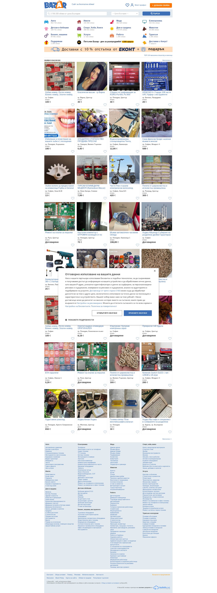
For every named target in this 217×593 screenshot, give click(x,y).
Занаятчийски (148, 504)
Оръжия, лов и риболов (151, 457)
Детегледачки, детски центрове (154, 493)
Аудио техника (83, 451)
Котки (112, 472)
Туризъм (153, 35)
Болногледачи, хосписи (151, 491)
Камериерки (114, 513)
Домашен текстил (51, 503)
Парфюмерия (115, 455)
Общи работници (116, 518)
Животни (154, 29)
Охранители (114, 503)
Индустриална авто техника (88, 520)
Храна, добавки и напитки (54, 509)
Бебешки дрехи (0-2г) (85, 491)
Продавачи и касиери (118, 531)
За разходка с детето (85, 501)
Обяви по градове (85, 578)
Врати (47, 520)
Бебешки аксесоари (85, 503)
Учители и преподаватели (119, 548)
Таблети (81, 468)
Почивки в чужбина (149, 518)
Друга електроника (84, 481)
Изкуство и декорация (53, 498)
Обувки (80, 495)
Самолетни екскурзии (150, 529)
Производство (115, 522)
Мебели (48, 492)
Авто (56, 22)
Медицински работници (118, 560)
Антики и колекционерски (152, 459)
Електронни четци (84, 470)
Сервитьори (114, 509)
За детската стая (84, 499)
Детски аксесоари (84, 504)
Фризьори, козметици (118, 524)
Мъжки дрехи (115, 449)
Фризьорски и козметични (152, 489)
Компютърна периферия (87, 462)
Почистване (147, 478)
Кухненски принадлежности (55, 501)
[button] (79, 319)
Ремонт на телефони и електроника (91, 483)
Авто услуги (49, 468)
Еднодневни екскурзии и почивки (154, 526)
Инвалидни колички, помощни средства (59, 524)
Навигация (82, 476)
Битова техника (83, 455)
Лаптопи (81, 459)
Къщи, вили (49, 476)
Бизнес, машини (59, 35)
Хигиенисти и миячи (117, 554)
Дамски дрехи (115, 447)
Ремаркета (49, 461)
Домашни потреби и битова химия (57, 505)
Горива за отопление (53, 522)
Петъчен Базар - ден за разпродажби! (108, 41)
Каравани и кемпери (52, 457)
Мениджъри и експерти (118, 550)
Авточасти (99, 575)
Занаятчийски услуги (52, 526)
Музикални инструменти (151, 453)
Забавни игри (147, 462)
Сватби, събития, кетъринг (152, 487)
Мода (121, 22)
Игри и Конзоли (83, 472)
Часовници (114, 461)
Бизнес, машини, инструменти (89, 509)
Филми (145, 451)
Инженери (114, 558)
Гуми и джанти (50, 466)
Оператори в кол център (119, 539)
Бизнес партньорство (150, 484)
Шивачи (113, 533)
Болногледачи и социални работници (123, 561)
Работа (120, 35)
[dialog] (108, 296)
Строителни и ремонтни (151, 476)
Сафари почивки (149, 524)
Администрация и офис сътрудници (123, 541)
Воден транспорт (51, 459)
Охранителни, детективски (152, 495)
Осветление (49, 499)
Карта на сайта (71, 578)
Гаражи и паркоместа (53, 484)
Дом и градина (123, 29)
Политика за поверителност (104, 306)
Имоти (89, 22)
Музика (145, 455)
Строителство (50, 514)
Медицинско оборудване (87, 522)
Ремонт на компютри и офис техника (91, 485)
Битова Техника (51, 494)
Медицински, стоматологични (153, 497)
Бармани (113, 505)
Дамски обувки (115, 451)
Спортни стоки (148, 449)
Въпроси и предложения (161, 575)
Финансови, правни (149, 482)
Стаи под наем (50, 486)
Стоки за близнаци (84, 506)
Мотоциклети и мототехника (55, 455)
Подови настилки (51, 516)
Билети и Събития (149, 464)
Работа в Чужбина (116, 535)
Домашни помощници (118, 498)
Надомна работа (116, 537)
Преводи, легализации (151, 486)
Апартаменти (50, 474)
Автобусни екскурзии (150, 531)
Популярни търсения (100, 578)
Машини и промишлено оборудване (91, 526)
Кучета (112, 471)
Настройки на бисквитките (77, 306)
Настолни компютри (85, 461)
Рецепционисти (115, 511)
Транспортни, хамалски (151, 480)
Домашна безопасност (53, 507)
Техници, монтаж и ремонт (119, 567)
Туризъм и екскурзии (150, 513)
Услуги (88, 35)
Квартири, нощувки (149, 522)
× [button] (155, 271)
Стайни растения (51, 513)
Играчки (81, 497)
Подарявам (56, 42)
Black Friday (60, 578)
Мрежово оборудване (85, 466)
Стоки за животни (116, 484)
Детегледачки (115, 496)
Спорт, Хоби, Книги (93, 29)
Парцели (48, 478)
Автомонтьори (115, 516)
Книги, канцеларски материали (154, 447)
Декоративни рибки (117, 476)
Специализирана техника (54, 453)
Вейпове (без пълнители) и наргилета (156, 466)
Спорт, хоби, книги (149, 444)
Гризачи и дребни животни (119, 478)
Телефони (81, 447)
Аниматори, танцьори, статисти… (122, 526)
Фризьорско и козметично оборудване (91, 518)
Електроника (155, 22)
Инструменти (50, 518)
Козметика (114, 457)
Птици (112, 474)
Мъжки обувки (115, 453)
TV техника (82, 453)
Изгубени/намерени (117, 489)
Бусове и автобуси (52, 449)
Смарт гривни (83, 479)
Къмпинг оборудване (150, 461)
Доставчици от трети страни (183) (105, 290)
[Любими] (128, 5)
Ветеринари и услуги (117, 486)
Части (47, 462)
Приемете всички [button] (138, 313)
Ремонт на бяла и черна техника (154, 510)
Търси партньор (116, 487)
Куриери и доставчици (118, 556)
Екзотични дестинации (151, 533)
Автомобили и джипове (53, 447)
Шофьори (113, 514)
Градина (48, 511)
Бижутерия (114, 459)
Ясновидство (147, 499)
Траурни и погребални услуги (153, 508)
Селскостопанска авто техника (89, 524)
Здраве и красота (51, 496)
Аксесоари (114, 462)
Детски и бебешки (60, 29)
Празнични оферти (149, 537)
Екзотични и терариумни (119, 480)
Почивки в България (150, 516)
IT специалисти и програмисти (121, 546)
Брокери (113, 552)
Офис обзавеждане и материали (89, 528)
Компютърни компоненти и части (90, 464)
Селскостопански (116, 482)
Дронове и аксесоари (85, 477)
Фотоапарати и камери (86, 457)
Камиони (48, 451)
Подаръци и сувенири (118, 464)
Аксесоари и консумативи (54, 464)
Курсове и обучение (150, 474)
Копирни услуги (148, 506)
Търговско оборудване (86, 513)
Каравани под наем (150, 520)
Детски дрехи (82, 493)
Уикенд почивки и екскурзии (152, 528)
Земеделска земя (51, 480)
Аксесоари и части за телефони (89, 449)
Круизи (145, 535)
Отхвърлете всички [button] (107, 313)
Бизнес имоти (50, 482)
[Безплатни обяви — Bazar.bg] (55, 5)
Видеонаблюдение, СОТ (86, 474)
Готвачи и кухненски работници (121, 507)
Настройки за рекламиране (89, 303)
